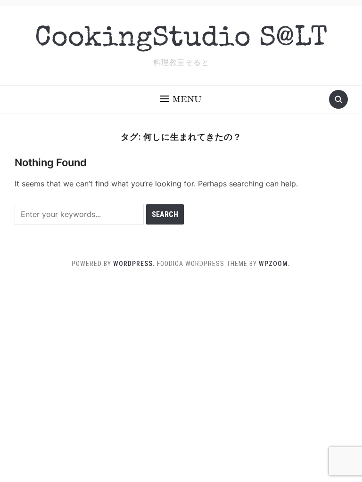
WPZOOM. (274, 263)
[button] (181, 99)
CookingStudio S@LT (181, 39)
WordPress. (134, 263)
